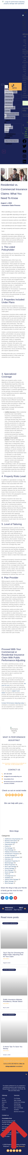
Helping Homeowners (11, 851)
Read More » (6, 958)
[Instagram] (12, 795)
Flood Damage (9, 850)
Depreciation (8, 844)
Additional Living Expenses (13, 839)
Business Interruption (11, 840)
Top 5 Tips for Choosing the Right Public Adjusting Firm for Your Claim (13, 954)
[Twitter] (9, 795)
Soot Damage (9, 870)
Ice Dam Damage (10, 855)
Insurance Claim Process (11, 205)
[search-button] (6, 89)
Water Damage (9, 881)
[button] (2, 898)
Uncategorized (9, 875)
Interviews (8, 859)
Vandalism (8, 877)
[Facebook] (6, 795)
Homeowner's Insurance (12, 853)
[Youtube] (18, 795)
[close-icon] (25, 13)
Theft (6, 874)
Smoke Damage (9, 868)
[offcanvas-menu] (26, 10)
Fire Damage (8, 848)
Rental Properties (10, 864)
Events (7, 846)
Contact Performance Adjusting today (13, 703)
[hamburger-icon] (2, 84)
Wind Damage (9, 883)
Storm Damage (9, 872)
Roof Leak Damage (10, 866)
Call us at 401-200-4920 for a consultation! (14, 1063)
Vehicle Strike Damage (11, 879)
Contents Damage (10, 842)
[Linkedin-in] (15, 795)
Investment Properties (11, 861)
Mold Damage (9, 863)
